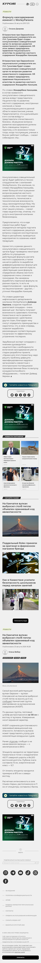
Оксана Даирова (16, 29)
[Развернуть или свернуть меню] (37, 4)
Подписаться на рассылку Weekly (17, 860)
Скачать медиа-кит (13, 920)
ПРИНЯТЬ (20, 957)
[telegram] (13, 872)
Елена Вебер (14, 652)
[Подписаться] (37, 863)
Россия (17, 658)
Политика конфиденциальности (19, 895)
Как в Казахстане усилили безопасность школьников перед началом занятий (19, 583)
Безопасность (8, 658)
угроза (23, 658)
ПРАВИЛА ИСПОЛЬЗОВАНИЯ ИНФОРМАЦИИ (21, 915)
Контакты (9, 911)
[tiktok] (27, 872)
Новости (7, 11)
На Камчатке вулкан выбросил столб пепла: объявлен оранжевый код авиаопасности (18, 507)
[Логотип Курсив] (9, 4)
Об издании (10, 890)
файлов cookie (20, 952)
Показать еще (20, 621)
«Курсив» (13, 741)
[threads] (35, 872)
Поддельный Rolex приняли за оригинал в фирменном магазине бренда (19, 546)
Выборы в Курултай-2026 (15, 925)
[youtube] (20, 872)
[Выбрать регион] (27, 4)
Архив (8, 900)
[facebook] (5, 881)
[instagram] (5, 872)
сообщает (7, 701)
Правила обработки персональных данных (19, 905)
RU (32, 4)
